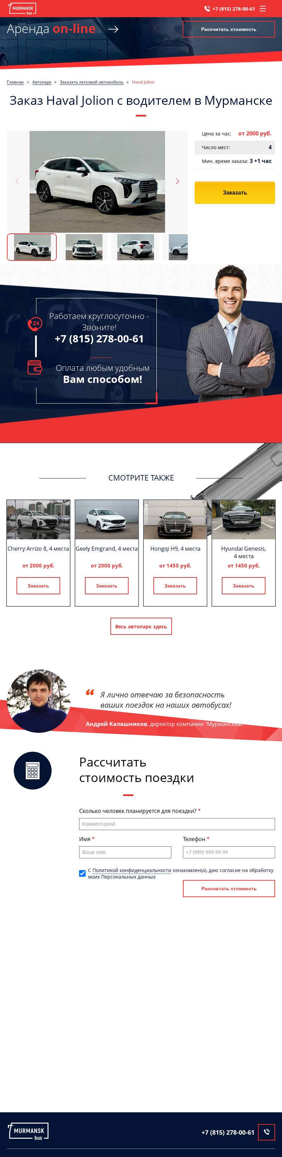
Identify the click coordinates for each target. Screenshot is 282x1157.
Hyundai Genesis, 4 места (243, 552)
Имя (85, 839)
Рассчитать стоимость (229, 29)
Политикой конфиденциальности (132, 870)
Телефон (195, 839)
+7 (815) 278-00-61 (234, 8)
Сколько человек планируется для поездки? (138, 811)
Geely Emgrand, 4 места (107, 548)
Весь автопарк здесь (141, 626)
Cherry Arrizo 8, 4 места (38, 548)
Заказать (235, 193)
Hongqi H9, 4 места (175, 548)
